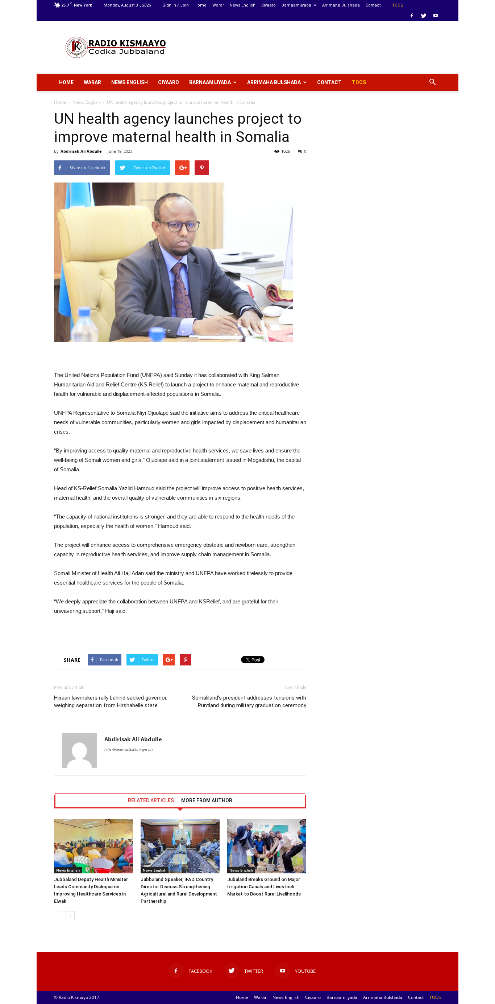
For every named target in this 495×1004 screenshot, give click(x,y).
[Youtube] (435, 16)
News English (242, 5)
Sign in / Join (175, 5)
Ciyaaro (268, 5)
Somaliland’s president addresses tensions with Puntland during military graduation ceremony (249, 701)
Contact (373, 5)
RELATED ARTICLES (151, 800)
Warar (218, 5)
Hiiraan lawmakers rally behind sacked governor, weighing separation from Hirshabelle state (110, 701)
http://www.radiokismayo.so (128, 749)
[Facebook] (411, 16)
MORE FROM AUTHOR (206, 800)
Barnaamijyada (296, 5)
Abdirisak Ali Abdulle (81, 151)
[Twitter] (423, 16)
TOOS (397, 5)
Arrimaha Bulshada (341, 5)
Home (201, 5)
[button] (432, 82)
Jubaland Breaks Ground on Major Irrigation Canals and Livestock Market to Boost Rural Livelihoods (264, 887)
